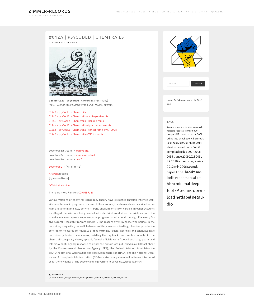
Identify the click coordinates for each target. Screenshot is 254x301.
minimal (99, 277)
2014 (198, 143)
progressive (195, 161)
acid (175, 142)
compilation (174, 152)
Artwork (54, 173)
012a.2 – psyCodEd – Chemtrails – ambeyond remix (78, 116)
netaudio (108, 277)
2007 (191, 152)
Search (198, 83)
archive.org (82, 150)
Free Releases (125, 11)
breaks (190, 172)
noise (189, 147)
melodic (91, 277)
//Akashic (217, 11)
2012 (170, 166)
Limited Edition (172, 11)
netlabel (116, 277)
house (196, 147)
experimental (185, 177)
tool (170, 190)
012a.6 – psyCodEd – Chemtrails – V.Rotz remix (76, 134)
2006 (54, 277)
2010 (174, 161)
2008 (200, 134)
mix (176, 166)
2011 (199, 156)
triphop (188, 130)
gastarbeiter (187, 127)
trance (177, 156)
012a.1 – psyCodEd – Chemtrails (67, 112)
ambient (60, 277)
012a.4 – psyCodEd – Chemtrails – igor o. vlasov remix (80, 125)
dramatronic (171, 127)
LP (168, 161)
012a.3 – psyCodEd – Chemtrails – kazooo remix (76, 121)
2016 (170, 156)
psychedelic (185, 138)
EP (85, 277)
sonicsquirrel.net (85, 155)
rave (178, 127)
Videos (153, 11)
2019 (181, 142)
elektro (171, 147)
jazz (176, 138)
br (181, 127)
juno (192, 142)
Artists (191, 11)
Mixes (142, 11)
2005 (169, 142)
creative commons (215, 293)
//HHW (204, 11)
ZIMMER (73, 42)
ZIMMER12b (86, 192)
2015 (197, 152)
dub (82, 277)
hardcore (171, 130)
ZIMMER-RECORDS (50, 11)
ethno (170, 138)
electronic (179, 130)
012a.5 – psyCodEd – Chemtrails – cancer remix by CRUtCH (83, 129)
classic (183, 134)
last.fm (80, 159)
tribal (180, 172)
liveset (181, 147)
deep (67, 277)
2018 (176, 134)
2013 (192, 156)
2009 (185, 156)
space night (198, 127)
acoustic (191, 134)
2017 (187, 142)
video (182, 161)
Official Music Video (60, 185)
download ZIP (57, 166)
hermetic (198, 138)
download (74, 277)
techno (124, 277)
